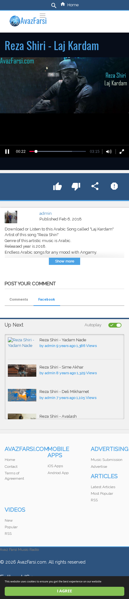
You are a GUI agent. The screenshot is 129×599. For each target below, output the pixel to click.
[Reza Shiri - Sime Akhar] (22, 370)
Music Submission (106, 459)
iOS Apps (55, 466)
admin (45, 213)
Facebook (46, 299)
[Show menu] (42, 15)
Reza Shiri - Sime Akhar (61, 367)
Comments (18, 299)
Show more (64, 261)
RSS (94, 500)
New (9, 520)
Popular (11, 527)
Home (73, 5)
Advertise (99, 466)
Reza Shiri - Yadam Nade (62, 340)
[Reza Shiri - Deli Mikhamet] (22, 395)
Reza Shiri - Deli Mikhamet (64, 391)
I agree (64, 591)
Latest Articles (103, 487)
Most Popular (102, 493)
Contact (11, 466)
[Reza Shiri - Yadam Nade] (22, 343)
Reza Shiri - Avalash (58, 416)
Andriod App (58, 473)
